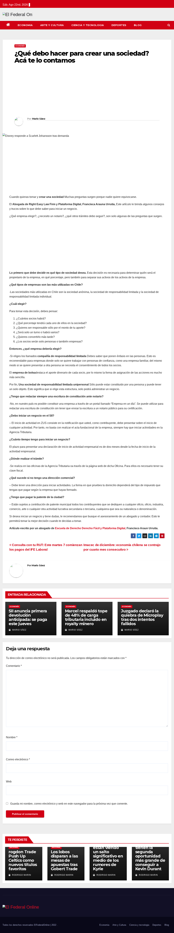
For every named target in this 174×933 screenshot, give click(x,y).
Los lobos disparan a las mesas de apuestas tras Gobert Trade (64, 860)
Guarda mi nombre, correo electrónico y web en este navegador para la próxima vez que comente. (69, 803)
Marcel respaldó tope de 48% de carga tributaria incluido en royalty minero (86, 617)
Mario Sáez (38, 118)
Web (9, 781)
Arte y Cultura (52, 25)
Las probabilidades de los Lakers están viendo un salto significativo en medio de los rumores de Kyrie (108, 851)
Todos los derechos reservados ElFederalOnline (26, 925)
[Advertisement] (87, 91)
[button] (169, 25)
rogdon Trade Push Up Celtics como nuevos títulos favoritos (22, 860)
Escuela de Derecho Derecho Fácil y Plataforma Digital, (90, 528)
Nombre (11, 737)
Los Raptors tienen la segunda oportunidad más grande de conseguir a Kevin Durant (150, 856)
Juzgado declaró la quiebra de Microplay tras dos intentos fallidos (142, 617)
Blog (138, 25)
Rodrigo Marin (21, 875)
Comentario (14, 665)
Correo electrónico (18, 759)
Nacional (14, 847)
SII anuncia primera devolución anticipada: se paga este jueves (28, 617)
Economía (20, 46)
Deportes (118, 25)
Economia (25, 25)
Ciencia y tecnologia (87, 25)
